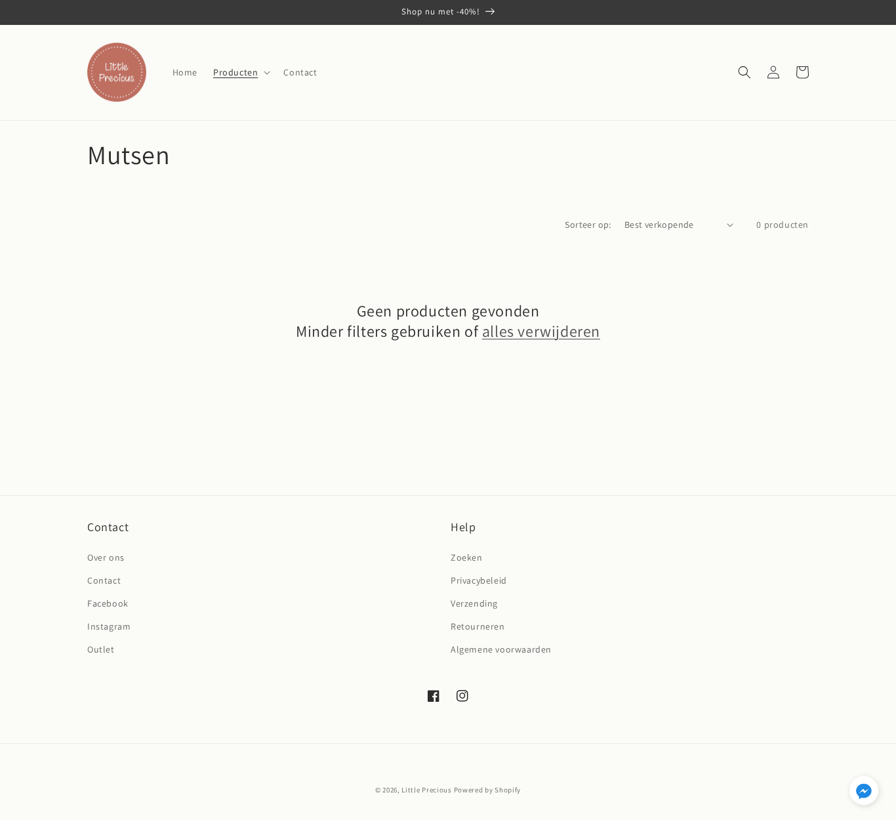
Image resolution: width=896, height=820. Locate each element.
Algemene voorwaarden (501, 649)
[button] (240, 72)
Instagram (109, 626)
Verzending (474, 603)
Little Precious (426, 789)
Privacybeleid (479, 580)
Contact (104, 580)
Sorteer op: (588, 224)
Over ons (106, 557)
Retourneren (478, 626)
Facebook (108, 603)
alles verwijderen (541, 331)
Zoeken (467, 557)
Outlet (101, 649)
